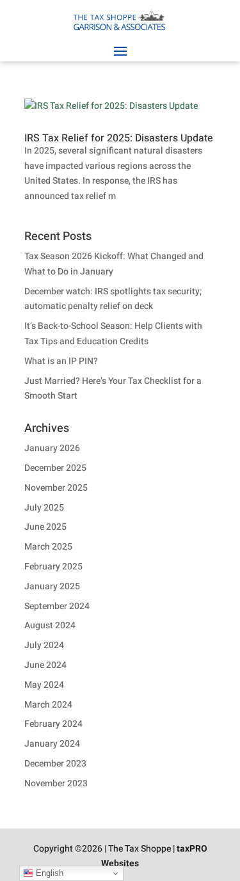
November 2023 (56, 783)
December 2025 (55, 468)
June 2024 (45, 665)
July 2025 (44, 507)
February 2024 (53, 724)
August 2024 (50, 625)
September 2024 (57, 606)
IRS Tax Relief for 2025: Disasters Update (118, 138)
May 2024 (44, 685)
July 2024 (44, 645)
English (48, 873)
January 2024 (52, 743)
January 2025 (52, 586)
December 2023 (55, 763)
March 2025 (48, 546)
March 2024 (48, 704)
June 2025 (45, 527)
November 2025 (56, 488)
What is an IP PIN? (61, 361)
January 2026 (52, 448)
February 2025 (53, 566)
